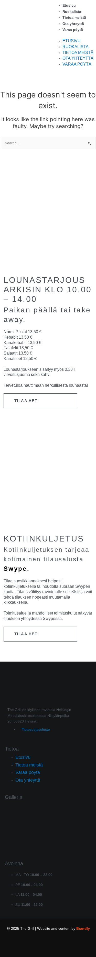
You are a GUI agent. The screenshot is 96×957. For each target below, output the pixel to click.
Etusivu (69, 5)
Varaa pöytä (72, 30)
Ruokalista (71, 12)
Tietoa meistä (74, 18)
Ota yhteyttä (73, 24)
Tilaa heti (26, 401)
